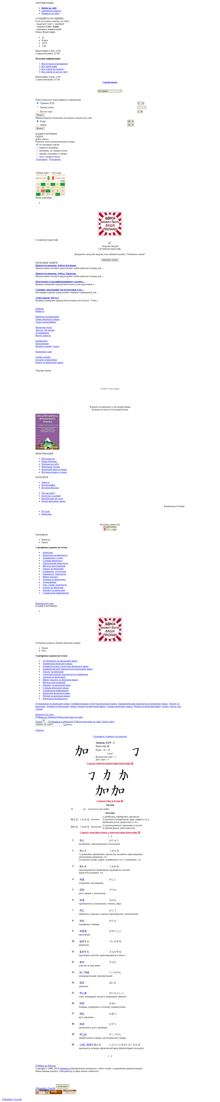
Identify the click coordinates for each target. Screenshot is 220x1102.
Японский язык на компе (54, 469)
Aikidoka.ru (65, 1068)
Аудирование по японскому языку (60, 661)
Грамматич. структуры (54, 571)
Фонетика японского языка (56, 693)
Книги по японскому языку (49, 362)
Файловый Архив (50, 466)
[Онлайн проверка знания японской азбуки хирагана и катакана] (50, 195)
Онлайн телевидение (46, 359)
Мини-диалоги (50, 576)
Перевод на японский (54, 590)
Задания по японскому (54, 579)
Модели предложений (54, 566)
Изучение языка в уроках (54, 472)
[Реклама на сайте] (110, 235)
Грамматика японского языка (57, 663)
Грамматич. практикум (54, 574)
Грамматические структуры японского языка (65, 666)
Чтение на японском (53, 587)
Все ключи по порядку (53, 69)
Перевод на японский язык (56, 685)
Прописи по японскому (47, 316)
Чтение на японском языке (56, 696)
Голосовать (41, 159)
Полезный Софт (43, 351)
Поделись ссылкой (50, 496)
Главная (39, 308)
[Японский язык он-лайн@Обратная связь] (38, 721)
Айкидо (45, 482)
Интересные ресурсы (52, 498)
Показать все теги (44, 603)
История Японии (50, 487)
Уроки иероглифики (45, 322)
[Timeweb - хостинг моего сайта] (62, 1088)
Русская (45, 511)
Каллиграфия (48, 485)
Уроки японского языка (47, 319)
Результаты (55, 159)
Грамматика (41, 341)
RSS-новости (48, 458)
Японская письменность (55, 555)
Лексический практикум (55, 563)
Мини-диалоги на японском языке (60, 679)
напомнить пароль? (51, 10)
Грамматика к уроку (53, 558)
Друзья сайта (48, 493)
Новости (39, 311)
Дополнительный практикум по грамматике (65, 674)
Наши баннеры (49, 461)
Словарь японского (52, 560)
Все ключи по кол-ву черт (54, 71)
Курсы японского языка (53, 501)
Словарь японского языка (56, 688)
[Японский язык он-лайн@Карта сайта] (94, 721)
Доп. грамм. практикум (55, 585)
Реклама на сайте (50, 464)
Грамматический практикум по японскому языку (68, 669)
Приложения (42, 343)
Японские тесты (43, 327)
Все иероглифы (49, 66)
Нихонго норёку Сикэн (47, 346)
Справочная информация (56, 593)
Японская (46, 514)
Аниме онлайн (43, 357)
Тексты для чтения (44, 330)
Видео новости (43, 335)
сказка (165, 706)
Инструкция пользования (54, 63)
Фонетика (48, 552)
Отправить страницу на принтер (110, 736)
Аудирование (42, 333)
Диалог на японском (53, 568)
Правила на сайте (50, 13)
